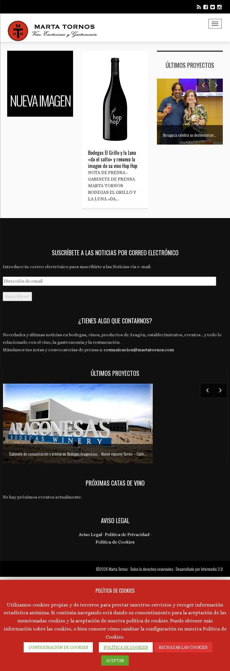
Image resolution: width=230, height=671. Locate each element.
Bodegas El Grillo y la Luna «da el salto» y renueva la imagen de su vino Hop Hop (112, 159)
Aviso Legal (90, 534)
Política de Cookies (115, 542)
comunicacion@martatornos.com (139, 349)
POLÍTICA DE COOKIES (126, 647)
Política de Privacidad (127, 534)
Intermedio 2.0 (212, 569)
